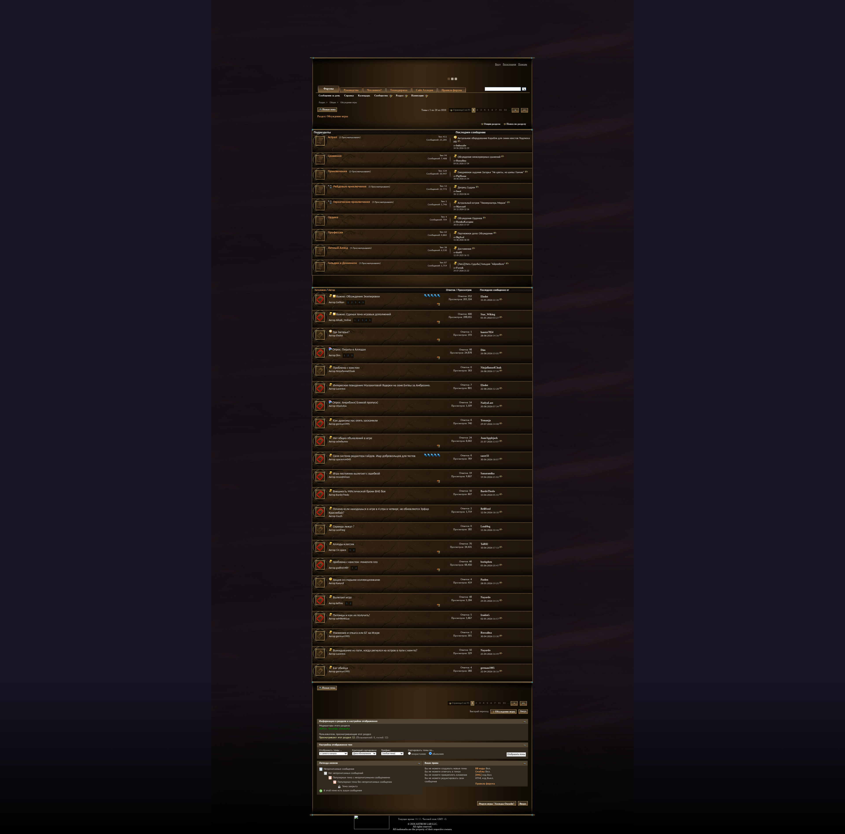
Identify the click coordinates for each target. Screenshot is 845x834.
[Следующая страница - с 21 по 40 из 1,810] (515, 110)
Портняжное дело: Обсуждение (475, 233)
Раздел (399, 95)
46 (470, 561)
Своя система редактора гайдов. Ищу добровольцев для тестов (374, 456)
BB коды (480, 768)
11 (500, 110)
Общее (333, 102)
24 (470, 437)
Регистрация (509, 64)
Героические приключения (351, 202)
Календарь (364, 95)
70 (470, 544)
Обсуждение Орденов (470, 218)
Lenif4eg (340, 530)
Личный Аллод (338, 248)
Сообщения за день (329, 95)
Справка (349, 95)
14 (470, 402)
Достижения (464, 249)
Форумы (328, 88)
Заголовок (320, 290)
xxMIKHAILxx (342, 619)
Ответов (450, 290)
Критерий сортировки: (364, 750)
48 (470, 597)
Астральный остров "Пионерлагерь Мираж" (482, 203)
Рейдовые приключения (349, 186)
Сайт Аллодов (424, 90)
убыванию (438, 754)
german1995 (343, 424)
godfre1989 (342, 568)
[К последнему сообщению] (500, 300)
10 (470, 491)
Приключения (337, 171)
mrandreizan (343, 477)
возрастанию (418, 754)
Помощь (522, 64)
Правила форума (452, 90)
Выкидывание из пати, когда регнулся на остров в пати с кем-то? (375, 650)
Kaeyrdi (340, 583)
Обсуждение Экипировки (363, 296)
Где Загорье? (341, 332)
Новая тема (329, 109)
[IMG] (478, 775)
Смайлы (480, 771)
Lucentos (340, 389)
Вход (498, 64)
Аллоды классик (343, 544)
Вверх (523, 711)
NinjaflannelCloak (345, 371)
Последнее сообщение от (494, 290)
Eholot (339, 335)
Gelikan (340, 302)
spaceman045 (343, 459)
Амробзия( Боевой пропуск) (360, 402)
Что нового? (374, 90)
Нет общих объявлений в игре (352, 438)
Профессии (335, 232)
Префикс (386, 750)
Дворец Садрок (466, 187)
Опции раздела (492, 124)
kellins (339, 603)
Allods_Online (343, 320)
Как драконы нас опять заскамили (355, 420)
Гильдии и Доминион (342, 263)
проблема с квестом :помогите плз (355, 562)
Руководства (351, 90)
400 (470, 314)
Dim (338, 355)
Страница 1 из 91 (461, 110)
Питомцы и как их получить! (351, 615)
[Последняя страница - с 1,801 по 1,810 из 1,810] (524, 110)
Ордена (333, 217)
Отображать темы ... (330, 750)
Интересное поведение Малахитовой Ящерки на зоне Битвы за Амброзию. (381, 385)
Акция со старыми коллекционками (356, 580)
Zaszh (339, 516)
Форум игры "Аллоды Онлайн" (496, 803)
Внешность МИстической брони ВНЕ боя (359, 491)
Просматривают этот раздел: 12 (337, 737)
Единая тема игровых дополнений (368, 314)
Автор (331, 290)
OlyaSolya (341, 406)
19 (470, 473)
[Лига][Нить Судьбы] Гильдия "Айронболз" (481, 264)
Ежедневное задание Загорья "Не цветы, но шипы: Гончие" (491, 172)
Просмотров (465, 290)
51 (505, 110)
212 (470, 296)
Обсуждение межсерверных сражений (479, 157)
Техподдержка (398, 90)
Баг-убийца (340, 668)
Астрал (332, 137)
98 (470, 349)
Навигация (417, 95)
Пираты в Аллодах (354, 349)
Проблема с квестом (346, 368)
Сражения (335, 156)
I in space (341, 550)
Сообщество (381, 95)
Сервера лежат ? (343, 526)
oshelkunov (342, 441)
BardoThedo (342, 495)
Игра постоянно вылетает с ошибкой (356, 473)
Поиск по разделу (516, 124)
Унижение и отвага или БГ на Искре (356, 633)
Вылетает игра (342, 597)
